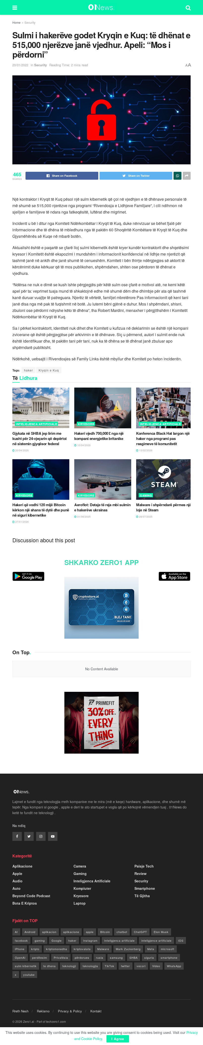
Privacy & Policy (70, 1011)
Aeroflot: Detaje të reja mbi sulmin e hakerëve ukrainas (102, 507)
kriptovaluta (82, 949)
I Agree (117, 1038)
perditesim (39, 957)
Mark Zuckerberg (128, 949)
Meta (150, 949)
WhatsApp (174, 966)
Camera (80, 866)
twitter (125, 966)
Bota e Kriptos (24, 903)
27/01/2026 (22, 521)
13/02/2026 (145, 450)
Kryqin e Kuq (49, 370)
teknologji (69, 966)
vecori (141, 966)
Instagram (90, 940)
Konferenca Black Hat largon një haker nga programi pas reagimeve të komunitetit (163, 438)
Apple (17, 873)
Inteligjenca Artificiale (36, 424)
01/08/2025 (83, 516)
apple (90, 932)
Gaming (146, 495)
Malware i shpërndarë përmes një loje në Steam (163, 507)
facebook (21, 940)
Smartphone (144, 888)
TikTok (109, 966)
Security (30, 22)
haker (28, 370)
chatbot (122, 932)
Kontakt (96, 1011)
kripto (35, 949)
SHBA (133, 957)
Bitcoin (105, 932)
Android (30, 932)
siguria (149, 957)
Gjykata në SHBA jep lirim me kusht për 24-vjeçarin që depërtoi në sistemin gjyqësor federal (39, 438)
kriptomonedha (56, 949)
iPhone (20, 949)
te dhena (49, 966)
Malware (103, 949)
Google (56, 940)
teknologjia (90, 966)
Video (156, 966)
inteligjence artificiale (156, 940)
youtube (29, 975)
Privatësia (61, 957)
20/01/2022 (20, 65)
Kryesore (86, 424)
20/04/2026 (22, 450)
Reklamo (43, 1011)
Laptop (80, 903)
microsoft (167, 949)
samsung (116, 957)
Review (140, 873)
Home (16, 22)
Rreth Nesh (20, 1011)
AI (16, 932)
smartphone (169, 957)
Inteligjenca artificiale (119, 940)
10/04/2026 (83, 445)
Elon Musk (161, 932)
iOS (180, 940)
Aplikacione (22, 866)
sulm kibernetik (26, 966)
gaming (40, 940)
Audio (17, 880)
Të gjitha (142, 895)
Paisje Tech (144, 866)
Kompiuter (82, 888)
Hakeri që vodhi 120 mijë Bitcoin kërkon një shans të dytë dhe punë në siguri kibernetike (40, 510)
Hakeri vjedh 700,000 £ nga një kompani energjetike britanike (99, 436)
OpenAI (20, 957)
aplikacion (49, 932)
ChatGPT (140, 932)
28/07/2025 (145, 516)
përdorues (82, 957)
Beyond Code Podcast (31, 895)
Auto (16, 888)
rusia (99, 957)
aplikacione (71, 932)
